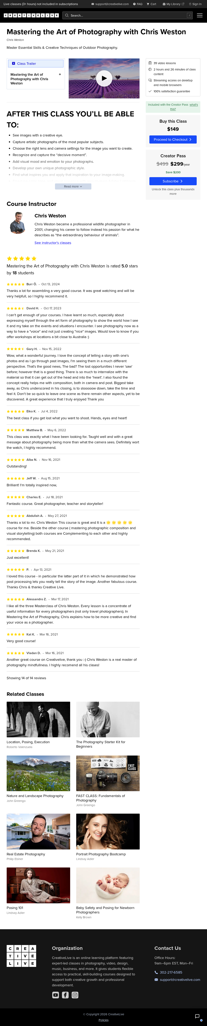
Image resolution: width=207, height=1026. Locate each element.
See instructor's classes (53, 242)
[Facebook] (65, 995)
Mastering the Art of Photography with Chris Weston (29, 79)
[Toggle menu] (199, 15)
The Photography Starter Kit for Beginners (100, 744)
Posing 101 (15, 907)
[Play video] (104, 78)
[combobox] (127, 15)
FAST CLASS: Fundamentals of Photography (100, 798)
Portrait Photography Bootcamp (101, 854)
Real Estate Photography (26, 854)
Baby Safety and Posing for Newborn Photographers (105, 910)
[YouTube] (55, 995)
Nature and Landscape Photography (35, 795)
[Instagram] (75, 995)
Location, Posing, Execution (28, 741)
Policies (104, 1020)
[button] (197, 1016)
